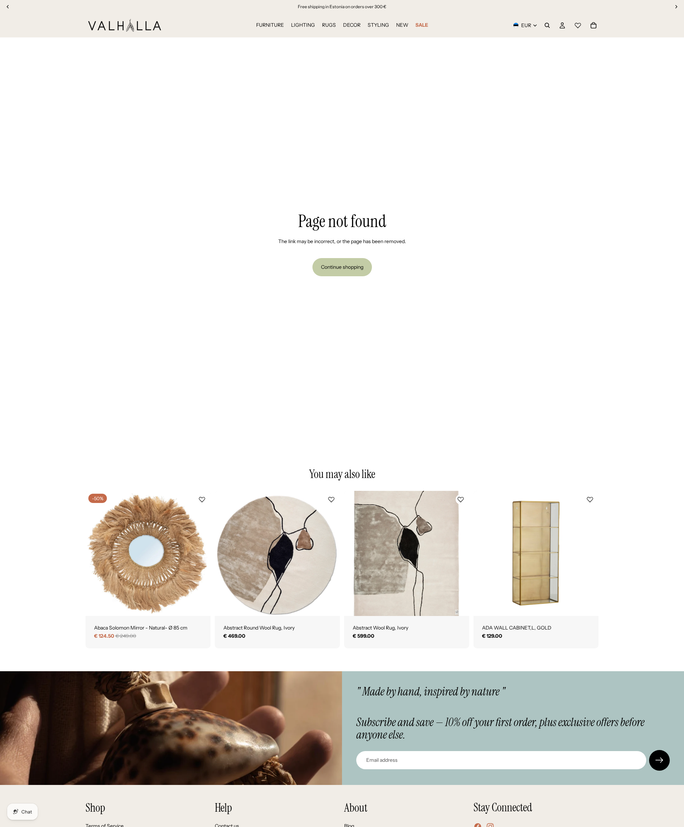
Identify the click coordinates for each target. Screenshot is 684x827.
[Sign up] (659, 760)
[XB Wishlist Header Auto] (578, 24)
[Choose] (328, 605)
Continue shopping (342, 267)
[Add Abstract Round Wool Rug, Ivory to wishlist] (331, 499)
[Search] (547, 25)
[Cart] (593, 25)
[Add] (199, 605)
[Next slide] (200, 553)
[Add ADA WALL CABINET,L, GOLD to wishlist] (590, 499)
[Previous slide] (96, 553)
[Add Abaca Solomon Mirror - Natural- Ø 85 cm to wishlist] (202, 499)
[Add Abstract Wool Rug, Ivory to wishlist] (461, 499)
